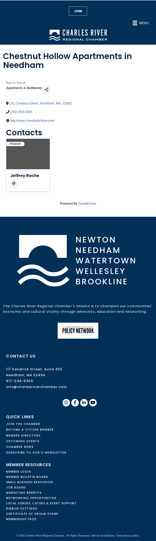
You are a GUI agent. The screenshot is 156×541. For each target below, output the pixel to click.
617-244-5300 (19, 381)
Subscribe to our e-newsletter (36, 452)
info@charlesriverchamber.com (36, 387)
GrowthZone (87, 203)
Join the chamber (23, 424)
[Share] (46, 89)
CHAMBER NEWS (20, 447)
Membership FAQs (21, 519)
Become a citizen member (30, 430)
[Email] (13, 183)
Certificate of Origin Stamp (32, 514)
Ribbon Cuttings (21, 509)
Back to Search (16, 82)
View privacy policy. (128, 535)
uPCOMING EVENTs (22, 441)
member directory (23, 435)
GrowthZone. (107, 535)
